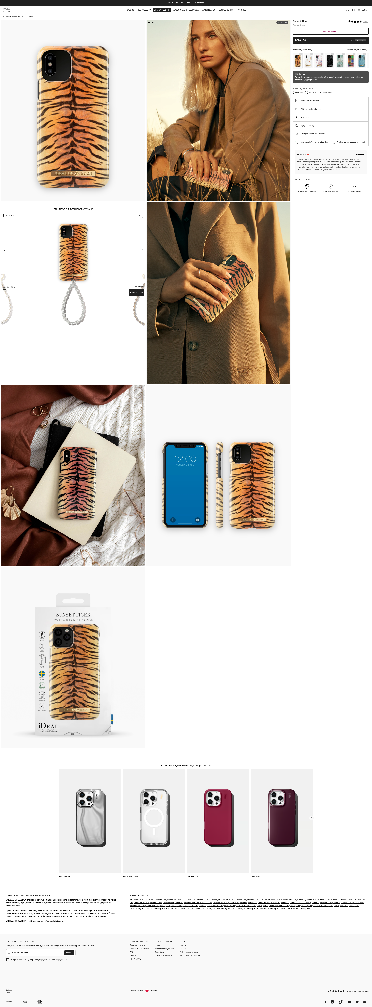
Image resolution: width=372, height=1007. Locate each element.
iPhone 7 (336, 903)
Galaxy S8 (295, 909)
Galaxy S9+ (285, 909)
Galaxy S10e (264, 909)
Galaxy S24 (251, 906)
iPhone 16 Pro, (212, 900)
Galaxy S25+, (224, 906)
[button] (347, 991)
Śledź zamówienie (137, 945)
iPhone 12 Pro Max (191, 903)
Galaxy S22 (328, 906)
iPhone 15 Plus (274, 900)
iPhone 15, (251, 900)
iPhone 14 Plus (324, 900)
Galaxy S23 (289, 906)
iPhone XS (252, 903)
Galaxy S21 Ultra (187, 909)
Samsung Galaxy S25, (208, 906)
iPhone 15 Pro (261, 900)
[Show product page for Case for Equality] (351, 60)
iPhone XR (275, 903)
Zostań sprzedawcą (163, 955)
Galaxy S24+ (262, 906)
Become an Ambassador (190, 955)
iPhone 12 (179, 903)
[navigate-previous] (311, 818)
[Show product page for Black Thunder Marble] (329, 60)
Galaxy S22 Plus (341, 906)
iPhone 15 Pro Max (288, 900)
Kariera (183, 949)
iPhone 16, (201, 900)
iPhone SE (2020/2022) (300, 903)
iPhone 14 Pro (312, 900)
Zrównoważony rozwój (164, 949)
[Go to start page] (6, 10)
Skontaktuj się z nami (139, 949)
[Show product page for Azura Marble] (340, 60)
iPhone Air (171, 900)
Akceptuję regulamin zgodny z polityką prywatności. (39, 959)
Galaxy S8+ (305, 909)
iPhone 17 (134, 900)
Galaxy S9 (274, 909)
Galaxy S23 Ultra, (315, 906)
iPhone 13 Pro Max (141, 903)
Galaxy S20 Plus (213, 909)
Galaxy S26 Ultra (190, 906)
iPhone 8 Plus (326, 903)
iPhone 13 (352, 900)
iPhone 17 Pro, (144, 900)
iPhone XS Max (264, 903)
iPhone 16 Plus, (224, 900)
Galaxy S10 (242, 909)
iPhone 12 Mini (206, 903)
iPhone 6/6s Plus (137, 906)
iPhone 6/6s (358, 903)
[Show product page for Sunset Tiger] (297, 60)
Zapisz (69, 952)
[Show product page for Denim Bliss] (361, 60)
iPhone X (285, 903)
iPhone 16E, (191, 900)
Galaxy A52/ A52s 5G (145, 909)
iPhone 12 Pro (168, 903)
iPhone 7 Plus (347, 903)
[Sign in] (347, 10)
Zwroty (133, 955)
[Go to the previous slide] (4, 249)
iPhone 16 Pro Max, (239, 900)
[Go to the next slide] (142, 249)
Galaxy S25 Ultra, (238, 906)
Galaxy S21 (160, 909)
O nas (157, 945)
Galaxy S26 (165, 906)
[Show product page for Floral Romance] (319, 60)
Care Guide (159, 952)
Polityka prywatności (189, 952)
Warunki (183, 945)
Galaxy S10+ (252, 909)
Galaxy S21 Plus (172, 909)
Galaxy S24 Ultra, (276, 906)
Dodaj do (136, 292)
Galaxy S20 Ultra (228, 909)
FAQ (131, 952)
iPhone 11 (243, 903)
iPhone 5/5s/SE (152, 906)
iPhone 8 (315, 903)
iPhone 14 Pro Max (339, 900)
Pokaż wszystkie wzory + (358, 50)
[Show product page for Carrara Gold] (308, 60)
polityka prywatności (60, 959)
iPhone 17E (181, 900)
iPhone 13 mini (156, 903)
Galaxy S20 (200, 909)
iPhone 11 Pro (233, 903)
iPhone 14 (301, 900)
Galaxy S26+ (176, 906)
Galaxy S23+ (301, 906)
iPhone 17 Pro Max (158, 900)
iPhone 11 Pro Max (220, 903)
